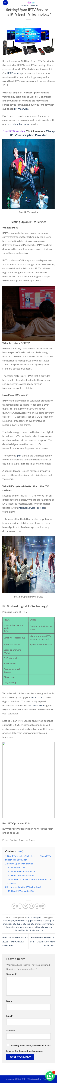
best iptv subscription (18, 123)
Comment (11, 974)
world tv (39, 930)
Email (9, 1015)
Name (10, 1001)
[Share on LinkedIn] (42, 906)
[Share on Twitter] (25, 906)
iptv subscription (32, 927)
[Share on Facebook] (19, 906)
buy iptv (29, 920)
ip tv (19, 455)
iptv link (26, 924)
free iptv (37, 920)
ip (43, 920)
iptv (10, 924)
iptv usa (44, 927)
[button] (50, 1076)
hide (20, 851)
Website (10, 1030)
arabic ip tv (20, 920)
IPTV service (14, 73)
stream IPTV (37, 705)
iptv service (9, 927)
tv (27, 930)
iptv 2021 (17, 924)
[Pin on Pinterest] (37, 906)
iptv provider (36, 924)
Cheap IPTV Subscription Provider (32, 133)
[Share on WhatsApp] (14, 906)
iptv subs (20, 927)
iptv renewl (48, 924)
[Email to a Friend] (31, 906)
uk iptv (32, 930)
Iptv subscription (28, 6)
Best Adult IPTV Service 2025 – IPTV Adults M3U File (15, 941)
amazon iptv (8, 920)
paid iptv (21, 930)
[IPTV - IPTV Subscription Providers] (31, 2)
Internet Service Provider (31, 507)
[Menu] (5, 2)
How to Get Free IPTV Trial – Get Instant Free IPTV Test (42, 941)
